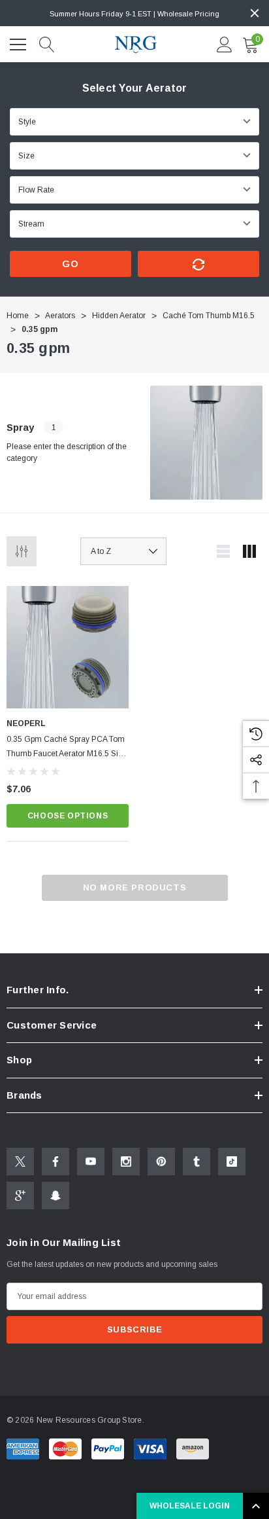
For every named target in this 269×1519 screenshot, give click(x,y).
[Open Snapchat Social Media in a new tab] (55, 1195)
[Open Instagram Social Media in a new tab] (126, 1161)
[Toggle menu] (19, 42)
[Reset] (198, 264)
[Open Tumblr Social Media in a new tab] (196, 1161)
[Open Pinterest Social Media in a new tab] (161, 1161)
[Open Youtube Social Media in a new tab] (90, 1161)
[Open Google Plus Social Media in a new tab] (20, 1195)
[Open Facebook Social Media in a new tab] (55, 1161)
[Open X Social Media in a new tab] (20, 1161)
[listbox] (123, 551)
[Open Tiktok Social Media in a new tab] (231, 1161)
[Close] (255, 13)
